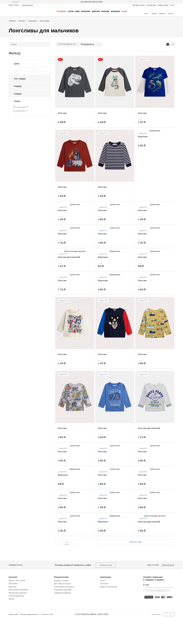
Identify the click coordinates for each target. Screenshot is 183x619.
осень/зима (22, 107)
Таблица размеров (62, 593)
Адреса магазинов (108, 587)
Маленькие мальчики (18, 590)
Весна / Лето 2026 (17, 581)
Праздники (61, 11)
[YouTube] (169, 614)
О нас (172, 5)
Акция (124, 11)
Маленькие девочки (18, 593)
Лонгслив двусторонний (69, 257)
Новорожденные (16, 596)
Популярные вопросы (64, 587)
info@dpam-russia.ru (16, 565)
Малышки (115, 11)
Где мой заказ (151, 5)
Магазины (16, 2)
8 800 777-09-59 (14, 5)
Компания (105, 577)
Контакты (104, 584)
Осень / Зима (74, 11)
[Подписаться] (171, 584)
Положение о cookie (47, 614)
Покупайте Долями (62, 590)
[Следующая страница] (75, 541)
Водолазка (143, 136)
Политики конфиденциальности (160, 591)
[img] (74, 82)
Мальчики (85, 11)
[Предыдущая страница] (57, 541)
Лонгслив (62, 113)
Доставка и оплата (139, 5)
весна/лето (22, 111)
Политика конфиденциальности (29, 614)
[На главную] (19, 11)
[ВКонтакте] (165, 614)
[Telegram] (172, 614)
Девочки (96, 11)
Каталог (13, 577)
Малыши (105, 11)
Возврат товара (163, 5)
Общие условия (13, 614)
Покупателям (61, 577)
